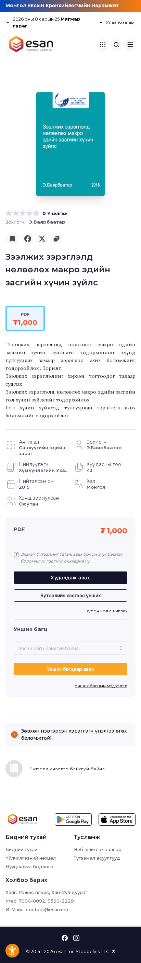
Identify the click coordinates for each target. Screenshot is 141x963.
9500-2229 (61, 901)
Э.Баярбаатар (47, 222)
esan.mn (65, 951)
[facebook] (28, 239)
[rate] (8, 213)
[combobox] (70, 648)
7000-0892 (32, 901)
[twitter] (42, 239)
